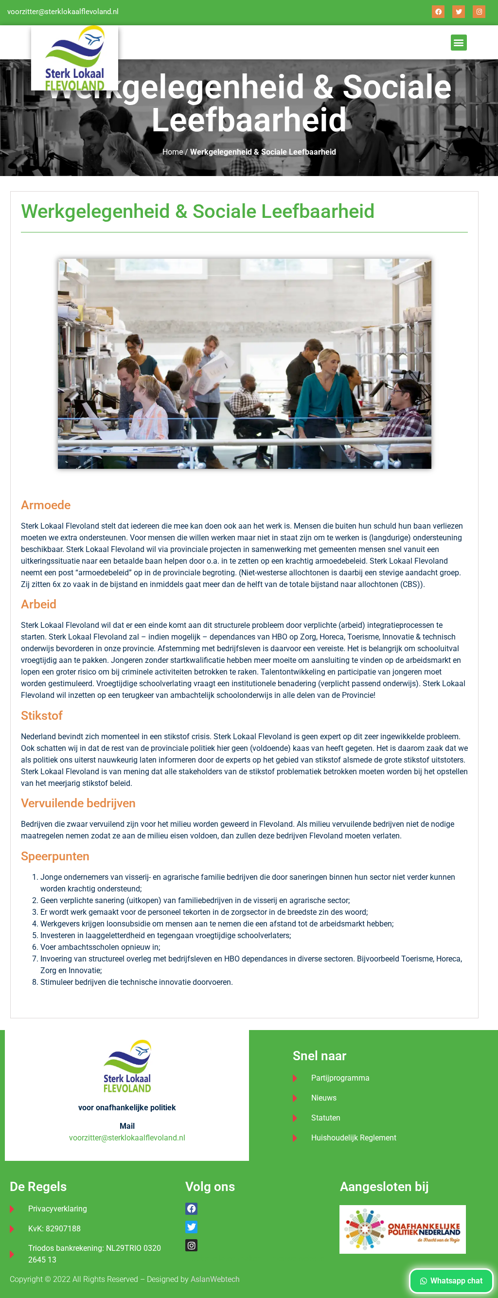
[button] (459, 43)
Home (172, 152)
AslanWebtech (215, 1279)
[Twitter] (458, 11)
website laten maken (226, 1258)
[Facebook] (438, 11)
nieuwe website (298, 1258)
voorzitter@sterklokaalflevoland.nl (63, 11)
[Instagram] (479, 11)
